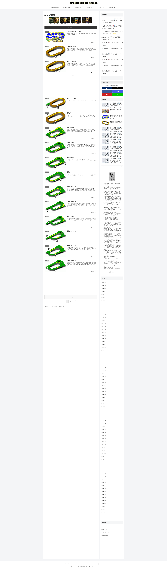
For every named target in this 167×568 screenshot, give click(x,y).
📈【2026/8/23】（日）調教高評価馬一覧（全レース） (112, 49)
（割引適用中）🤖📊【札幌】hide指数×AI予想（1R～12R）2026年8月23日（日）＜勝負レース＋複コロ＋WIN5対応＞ (112, 44)
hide (112, 182)
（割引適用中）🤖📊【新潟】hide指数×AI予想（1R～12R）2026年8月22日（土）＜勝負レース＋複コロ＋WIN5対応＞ (112, 55)
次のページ (70, 297)
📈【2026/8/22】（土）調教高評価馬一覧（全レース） (112, 66)
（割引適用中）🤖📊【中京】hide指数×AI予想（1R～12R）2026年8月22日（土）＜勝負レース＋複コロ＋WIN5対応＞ (112, 61)
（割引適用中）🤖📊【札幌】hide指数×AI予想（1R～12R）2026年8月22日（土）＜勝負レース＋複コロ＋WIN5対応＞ (112, 72)
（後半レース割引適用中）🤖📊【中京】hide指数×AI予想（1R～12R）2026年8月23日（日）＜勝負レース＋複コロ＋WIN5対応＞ (112, 20)
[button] (122, 167)
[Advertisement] (70, 85)
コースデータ (95, 563)
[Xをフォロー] (117, 88)
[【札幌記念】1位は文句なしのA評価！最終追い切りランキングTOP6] (65, 20)
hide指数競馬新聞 (74, 563)
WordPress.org (105, 535)
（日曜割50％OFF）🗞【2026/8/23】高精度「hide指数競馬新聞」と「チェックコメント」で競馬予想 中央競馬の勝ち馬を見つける (112, 38)
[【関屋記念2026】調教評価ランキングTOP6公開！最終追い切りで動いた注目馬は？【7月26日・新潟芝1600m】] (76, 20)
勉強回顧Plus (82, 563)
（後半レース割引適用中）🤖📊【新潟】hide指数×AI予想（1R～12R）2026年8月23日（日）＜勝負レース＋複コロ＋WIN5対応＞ (112, 27)
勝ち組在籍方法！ (66, 563)
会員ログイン (102, 563)
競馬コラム (88, 563)
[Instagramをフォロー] (117, 91)
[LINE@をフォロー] (117, 94)
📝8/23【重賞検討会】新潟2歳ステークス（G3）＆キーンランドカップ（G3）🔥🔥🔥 (112, 32)
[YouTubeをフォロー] (107, 94)
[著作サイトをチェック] (107, 88)
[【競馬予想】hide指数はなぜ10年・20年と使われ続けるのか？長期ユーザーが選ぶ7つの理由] (54, 20)
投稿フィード (104, 529)
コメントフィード (105, 532)
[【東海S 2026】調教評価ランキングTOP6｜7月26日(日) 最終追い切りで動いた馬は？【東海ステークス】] (87, 20)
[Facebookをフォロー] (107, 91)
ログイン (103, 526)
